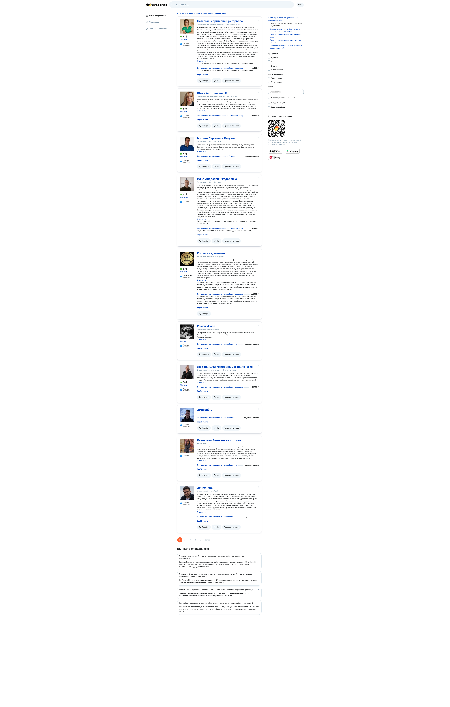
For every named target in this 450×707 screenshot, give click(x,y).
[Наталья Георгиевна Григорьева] (187, 26)
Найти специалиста (157, 16)
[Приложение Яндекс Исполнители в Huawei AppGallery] (275, 157)
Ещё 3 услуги (202, 75)
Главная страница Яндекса (147, 4)
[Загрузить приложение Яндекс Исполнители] (286, 128)
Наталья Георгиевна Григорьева (220, 21)
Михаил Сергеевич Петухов (216, 138)
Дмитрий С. (205, 409)
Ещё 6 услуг (202, 469)
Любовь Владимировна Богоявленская (225, 366)
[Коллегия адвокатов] (187, 259)
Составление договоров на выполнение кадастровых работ (286, 47)
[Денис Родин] (187, 493)
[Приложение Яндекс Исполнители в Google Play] (292, 151)
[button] (204, 80)
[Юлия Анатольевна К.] (187, 99)
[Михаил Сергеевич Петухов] (187, 144)
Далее (207, 540)
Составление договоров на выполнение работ (286, 36)
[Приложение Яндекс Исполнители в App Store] (275, 151)
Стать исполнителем (158, 29)
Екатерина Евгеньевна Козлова (219, 440)
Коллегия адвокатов (211, 253)
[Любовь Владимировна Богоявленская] (187, 372)
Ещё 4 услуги (202, 120)
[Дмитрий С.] (187, 415)
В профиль (201, 61)
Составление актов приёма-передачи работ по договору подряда (285, 30)
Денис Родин (206, 487)
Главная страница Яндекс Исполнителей (156, 4)
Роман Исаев (206, 326)
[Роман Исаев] (187, 331)
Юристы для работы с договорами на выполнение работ (283, 19)
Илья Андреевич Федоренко (217, 178)
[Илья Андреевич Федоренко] (187, 184)
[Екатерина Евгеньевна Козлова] (187, 446)
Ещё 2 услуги (202, 521)
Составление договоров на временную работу (285, 41)
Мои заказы (154, 22)
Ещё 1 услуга (202, 235)
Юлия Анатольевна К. (212, 93)
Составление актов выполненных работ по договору (220, 68)
